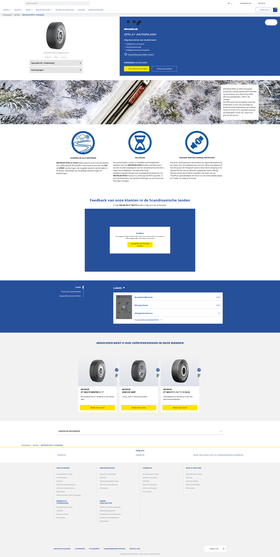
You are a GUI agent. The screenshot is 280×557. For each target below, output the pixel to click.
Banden (17, 15)
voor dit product (135, 62)
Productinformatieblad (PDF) (147, 320)
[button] (128, 22)
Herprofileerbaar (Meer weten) (141, 54)
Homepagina (7, 15)
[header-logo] (12, 3)
